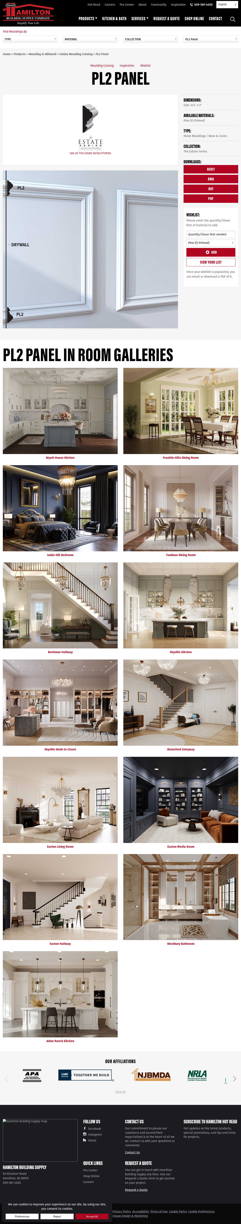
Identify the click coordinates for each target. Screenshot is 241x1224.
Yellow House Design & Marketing (125, 1216)
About (142, 4)
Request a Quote (136, 1190)
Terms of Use (159, 1211)
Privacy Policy (121, 1211)
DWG (211, 179)
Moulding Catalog (102, 65)
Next (234, 1079)
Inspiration (178, 4)
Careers (110, 4)
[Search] (232, 19)
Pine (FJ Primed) (194, 120)
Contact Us (132, 1152)
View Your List (211, 262)
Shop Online (91, 1176)
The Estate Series (195, 151)
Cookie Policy (178, 1211)
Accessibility (140, 1211)
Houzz (92, 1140)
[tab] (88, 19)
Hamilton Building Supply (24, 1167)
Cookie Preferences (201, 1211)
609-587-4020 (203, 4)
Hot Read (94, 4)
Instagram (95, 1134)
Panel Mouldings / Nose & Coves (205, 136)
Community (158, 4)
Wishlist (145, 65)
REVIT (211, 169)
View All (120, 1092)
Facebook (94, 1128)
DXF (211, 188)
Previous (6, 1079)
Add (214, 252)
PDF (211, 198)
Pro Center (127, 4)
